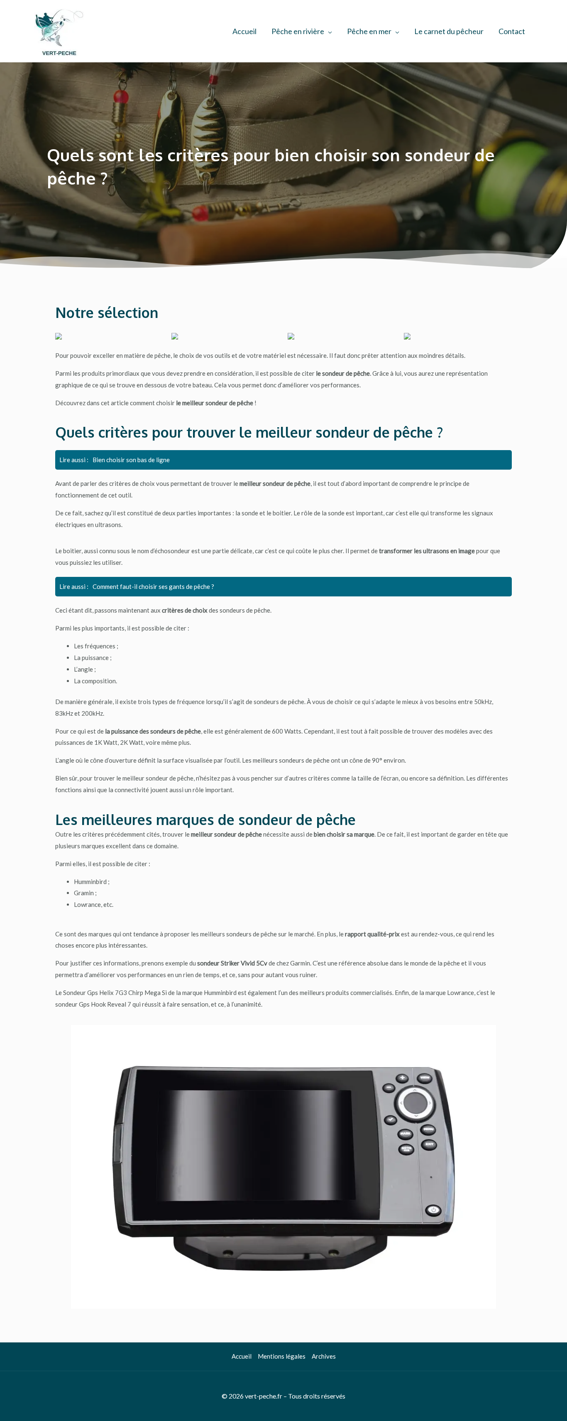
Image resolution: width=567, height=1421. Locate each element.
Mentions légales (281, 1356)
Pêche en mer (369, 31)
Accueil (244, 31)
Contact (512, 31)
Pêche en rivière (297, 31)
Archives (324, 1356)
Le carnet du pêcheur (449, 31)
